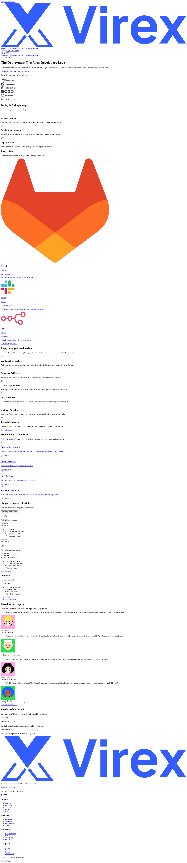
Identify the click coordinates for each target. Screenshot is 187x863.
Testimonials (9, 854)
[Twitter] (2, 795)
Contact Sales (5, 598)
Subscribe (35, 730)
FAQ (7, 811)
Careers (7, 850)
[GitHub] (4, 795)
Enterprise (28, 48)
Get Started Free (6, 71)
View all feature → (7, 430)
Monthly (4, 511)
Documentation (10, 834)
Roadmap (8, 839)
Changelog (9, 837)
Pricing (9, 48)
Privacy (3, 861)
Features (4, 48)
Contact (7, 852)
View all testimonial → (9, 705)
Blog (37, 48)
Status (7, 825)
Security (8, 807)
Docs (34, 48)
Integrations (9, 805)
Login (8, 51)
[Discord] (6, 795)
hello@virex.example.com (10, 787)
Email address (5, 730)
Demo (14, 48)
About (7, 848)
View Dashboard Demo (20, 71)
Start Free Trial (6, 571)
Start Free (4, 540)
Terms (8, 861)
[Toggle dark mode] (3, 51)
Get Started (15, 51)
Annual (13, 511)
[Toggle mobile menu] (8, 53)
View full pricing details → (10, 599)
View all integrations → (9, 344)
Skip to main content (8, 2)
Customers (21, 48)
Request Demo (10, 823)
